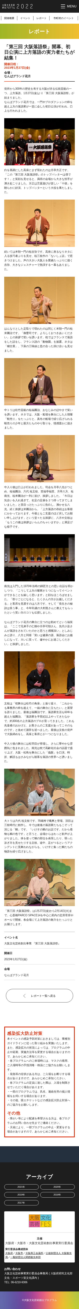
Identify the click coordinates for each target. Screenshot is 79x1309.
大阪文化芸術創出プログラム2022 (17, 6)
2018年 (57, 1194)
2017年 (21, 1202)
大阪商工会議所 (34, 1253)
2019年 (21, 1194)
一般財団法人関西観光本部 (25, 1257)
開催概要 (9, 18)
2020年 (57, 1187)
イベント (25, 18)
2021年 (21, 1187)
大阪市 (19, 1253)
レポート (41, 18)
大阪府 (9, 1253)
